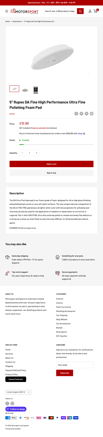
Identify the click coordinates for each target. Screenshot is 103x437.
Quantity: (14, 153)
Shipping (9, 366)
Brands (59, 327)
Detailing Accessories (65, 311)
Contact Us (10, 362)
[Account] (90, 11)
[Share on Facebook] (76, 113)
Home (7, 21)
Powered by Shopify (13, 429)
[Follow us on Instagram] (12, 403)
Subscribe (64, 373)
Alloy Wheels (61, 319)
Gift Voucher (61, 336)
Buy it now (51, 173)
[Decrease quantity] (22, 153)
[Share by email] (91, 113)
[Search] (80, 11)
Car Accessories (63, 323)
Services (9, 353)
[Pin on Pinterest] (81, 113)
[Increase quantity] (36, 153)
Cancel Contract (16, 379)
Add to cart (51, 164)
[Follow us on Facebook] (7, 403)
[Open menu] (6, 11)
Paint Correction (63, 307)
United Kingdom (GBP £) (16, 392)
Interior (59, 303)
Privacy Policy (11, 374)
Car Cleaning (61, 315)
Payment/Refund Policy (15, 370)
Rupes (12, 114)
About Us (9, 358)
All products (17, 21)
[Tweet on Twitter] (86, 113)
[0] (95, 11)
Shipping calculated (38, 128)
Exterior (59, 298)
